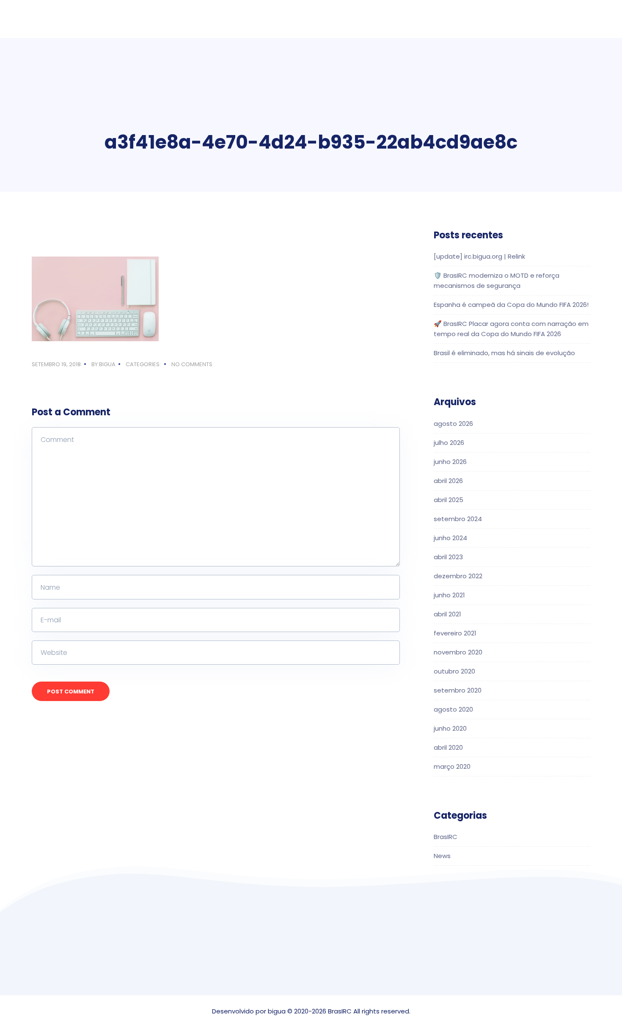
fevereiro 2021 (455, 633)
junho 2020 (450, 728)
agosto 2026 (453, 423)
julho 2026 (449, 442)
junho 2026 (450, 461)
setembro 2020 (458, 690)
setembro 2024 (458, 518)
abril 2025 (448, 499)
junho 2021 (449, 595)
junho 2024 (450, 537)
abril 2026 (448, 480)
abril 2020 (448, 747)
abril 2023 (448, 556)
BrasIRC (445, 836)
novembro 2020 (458, 652)
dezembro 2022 (458, 575)
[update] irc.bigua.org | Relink (479, 256)
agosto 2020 (453, 709)
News (442, 855)
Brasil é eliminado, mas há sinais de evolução (504, 352)
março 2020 (452, 766)
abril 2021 (447, 614)
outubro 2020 (454, 671)
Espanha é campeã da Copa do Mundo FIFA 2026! (511, 304)
